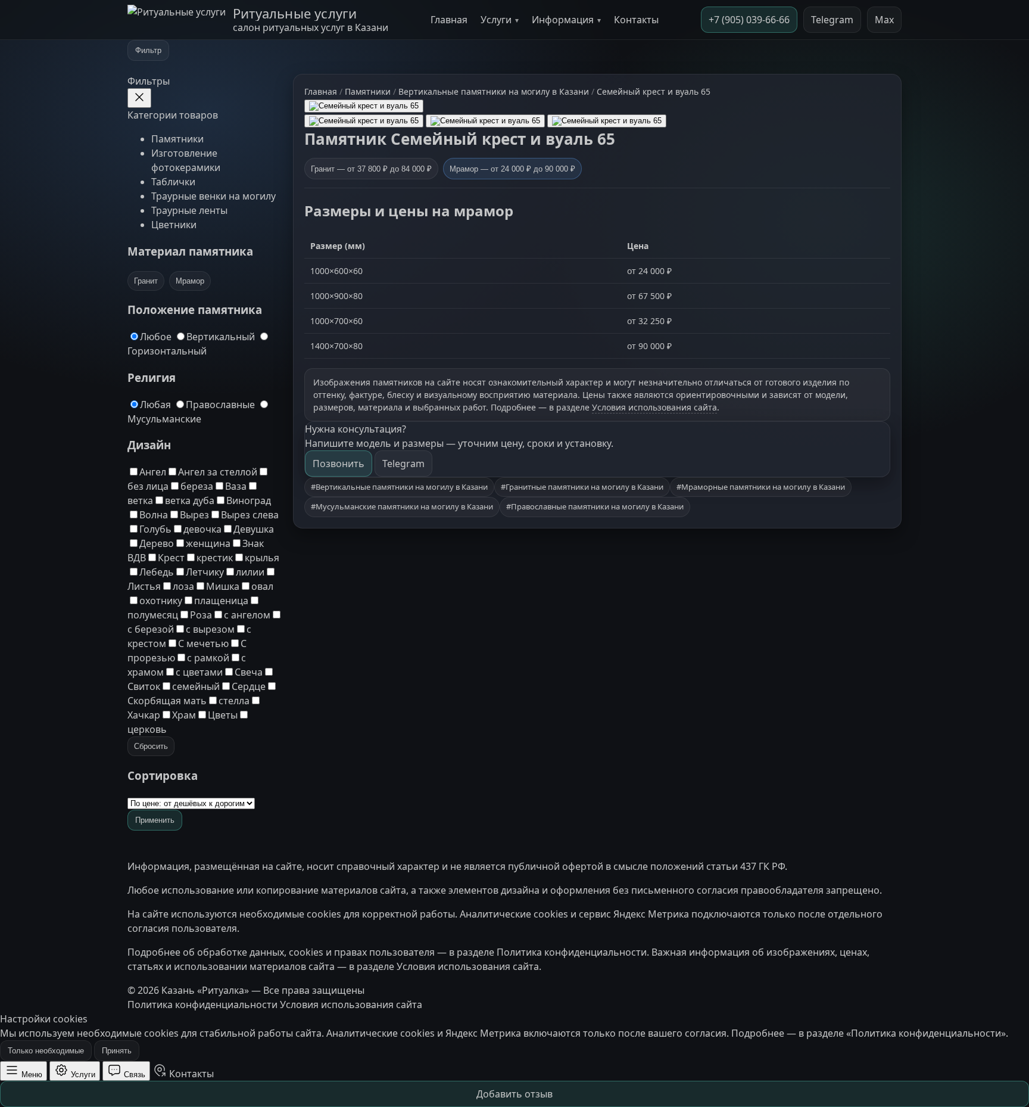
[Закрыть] (139, 98)
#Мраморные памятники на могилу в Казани (760, 486)
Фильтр (148, 50)
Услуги (496, 19)
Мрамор (190, 280)
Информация (563, 19)
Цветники (174, 224)
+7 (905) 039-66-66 (749, 19)
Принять (117, 1050)
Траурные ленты (189, 210)
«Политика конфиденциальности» (926, 1033)
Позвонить (338, 463)
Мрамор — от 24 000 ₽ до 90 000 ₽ (512, 168)
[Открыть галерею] (363, 106)
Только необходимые (46, 1050)
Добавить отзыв (514, 1093)
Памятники (177, 138)
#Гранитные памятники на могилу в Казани (582, 486)
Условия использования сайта (654, 407)
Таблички (173, 181)
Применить (154, 820)
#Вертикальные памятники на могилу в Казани (399, 486)
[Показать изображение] (363, 121)
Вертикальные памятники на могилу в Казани (493, 91)
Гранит (146, 280)
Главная (449, 19)
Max (884, 19)
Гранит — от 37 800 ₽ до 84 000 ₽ (371, 168)
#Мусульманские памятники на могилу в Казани (402, 506)
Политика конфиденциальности (572, 952)
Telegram (832, 19)
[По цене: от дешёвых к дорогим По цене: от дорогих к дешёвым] (191, 802)
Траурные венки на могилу (213, 196)
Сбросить (151, 746)
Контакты (636, 19)
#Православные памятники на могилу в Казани (595, 506)
